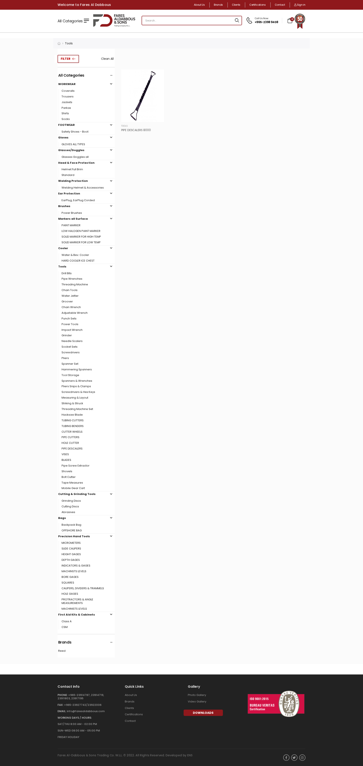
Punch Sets (69, 318)
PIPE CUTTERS (70, 437)
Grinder (67, 335)
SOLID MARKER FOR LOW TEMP (81, 242)
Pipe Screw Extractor (75, 466)
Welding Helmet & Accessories (83, 188)
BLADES (66, 460)
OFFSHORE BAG (72, 530)
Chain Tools (70, 290)
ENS (189, 755)
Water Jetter (70, 296)
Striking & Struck (72, 403)
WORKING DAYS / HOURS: (75, 718)
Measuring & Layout (75, 398)
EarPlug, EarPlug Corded (78, 200)
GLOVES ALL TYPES (73, 144)
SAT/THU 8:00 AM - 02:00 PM (77, 724)
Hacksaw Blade (72, 415)
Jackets (67, 102)
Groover (67, 301)
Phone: (63, 695)
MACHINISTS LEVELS (74, 609)
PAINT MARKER (71, 225)
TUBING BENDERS (73, 426)
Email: (62, 711)
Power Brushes (72, 213)
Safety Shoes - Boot (75, 132)
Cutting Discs (70, 506)
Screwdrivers (71, 352)
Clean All (107, 59)
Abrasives (68, 512)
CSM (65, 627)
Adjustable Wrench (75, 313)
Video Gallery (197, 701)
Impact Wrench (72, 330)
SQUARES (68, 583)
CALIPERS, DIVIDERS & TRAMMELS (83, 588)
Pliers (65, 358)
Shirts (65, 113)
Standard (68, 175)
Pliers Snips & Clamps (76, 386)
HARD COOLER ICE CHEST (78, 261)
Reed (62, 651)
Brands (218, 5)
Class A (67, 621)
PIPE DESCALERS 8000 (136, 130)
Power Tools (70, 324)
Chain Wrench (71, 307)
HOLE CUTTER (70, 443)
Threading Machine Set (77, 409)
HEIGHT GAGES (71, 554)
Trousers (68, 96)
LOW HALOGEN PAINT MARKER (81, 231)
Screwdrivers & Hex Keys (78, 392)
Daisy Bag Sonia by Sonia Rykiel (24, 742)
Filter (65, 59)
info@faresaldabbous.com (86, 711)
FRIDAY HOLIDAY (68, 737)
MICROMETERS (71, 543)
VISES (65, 454)
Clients (236, 5)
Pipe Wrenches (72, 279)
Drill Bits (67, 273)
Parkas (66, 108)
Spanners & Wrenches (77, 381)
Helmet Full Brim (72, 169)
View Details (143, 117)
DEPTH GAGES (71, 560)
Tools (69, 43)
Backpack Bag (71, 525)
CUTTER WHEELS (72, 432)
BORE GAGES (70, 577)
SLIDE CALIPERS (71, 549)
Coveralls (68, 91)
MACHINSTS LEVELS (74, 571)
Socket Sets (70, 347)
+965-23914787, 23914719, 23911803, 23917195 (81, 696)
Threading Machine (75, 284)
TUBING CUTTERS (73, 420)
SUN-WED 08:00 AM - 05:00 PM (79, 731)
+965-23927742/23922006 (82, 705)
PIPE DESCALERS (72, 449)
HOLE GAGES (70, 594)
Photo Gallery (197, 695)
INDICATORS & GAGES (76, 566)
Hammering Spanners (77, 369)
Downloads (203, 713)
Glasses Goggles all (75, 157)
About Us (199, 5)
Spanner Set (70, 364)
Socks (66, 119)
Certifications (257, 5)
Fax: (60, 705)
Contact (280, 5)
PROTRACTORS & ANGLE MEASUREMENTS (77, 601)
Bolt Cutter (69, 477)
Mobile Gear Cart (73, 488)
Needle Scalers (72, 341)
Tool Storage (70, 375)
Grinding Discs (71, 501)
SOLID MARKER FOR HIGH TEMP (81, 237)
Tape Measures (72, 483)
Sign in (300, 5)
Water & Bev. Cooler (75, 255)
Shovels (67, 471)
